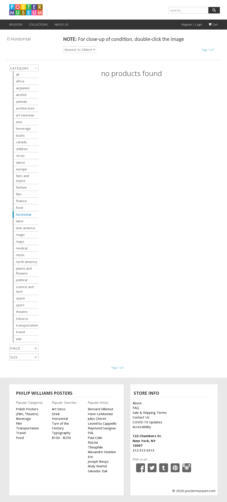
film (19, 194)
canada (21, 142)
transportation (27, 325)
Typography (61, 432)
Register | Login (192, 24)
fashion (21, 187)
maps (20, 241)
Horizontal (60, 418)
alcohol (21, 94)
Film (19, 423)
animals (21, 101)
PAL (91, 432)
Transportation (27, 428)
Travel (21, 432)
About (137, 403)
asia (19, 122)
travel (20, 332)
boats (20, 135)
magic (20, 234)
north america (26, 261)
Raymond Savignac (102, 428)
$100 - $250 (61, 437)
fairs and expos (22, 178)
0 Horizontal (19, 39)
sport (20, 305)
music (20, 255)
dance (20, 162)
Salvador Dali (97, 471)
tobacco (22, 318)
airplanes (23, 88)
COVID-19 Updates (147, 422)
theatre (21, 311)
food (19, 207)
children (22, 149)
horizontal (23, 214)
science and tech (25, 289)
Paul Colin (95, 437)
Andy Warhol (97, 466)
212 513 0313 (143, 450)
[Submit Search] (214, 10)
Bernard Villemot (100, 409)
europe (21, 169)
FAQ (136, 407)
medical (21, 248)
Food (20, 437)
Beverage (23, 418)
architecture (25, 108)
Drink (56, 414)
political (21, 280)
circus (20, 155)
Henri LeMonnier (100, 414)
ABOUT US (61, 24)
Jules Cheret (97, 418)
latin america (25, 228)
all (17, 74)
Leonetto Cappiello (102, 423)
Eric (90, 456)
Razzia (93, 442)
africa (20, 81)
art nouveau (25, 115)
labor (20, 221)
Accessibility (142, 426)
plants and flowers (24, 270)
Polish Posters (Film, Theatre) (27, 411)
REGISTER (15, 24)
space (20, 298)
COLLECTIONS (38, 24)
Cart (215, 24)
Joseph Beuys (98, 461)
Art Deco (58, 409)
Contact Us (141, 417)
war (19, 339)
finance (21, 201)
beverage (23, 128)
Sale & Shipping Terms (150, 412)
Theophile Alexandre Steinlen (102, 449)
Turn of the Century (60, 425)
